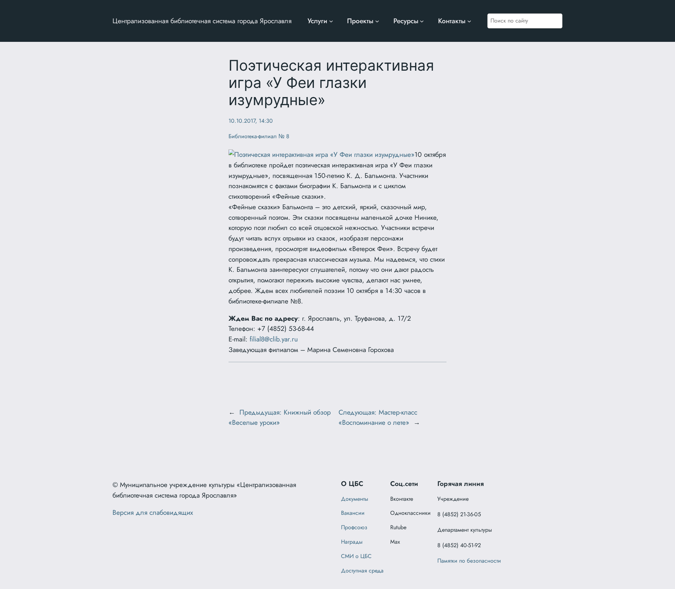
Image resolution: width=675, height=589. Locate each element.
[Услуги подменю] (331, 21)
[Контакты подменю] (469, 21)
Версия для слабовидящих (152, 512)
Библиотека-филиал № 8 (259, 136)
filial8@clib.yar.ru (274, 339)
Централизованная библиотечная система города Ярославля (201, 21)
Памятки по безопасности (469, 561)
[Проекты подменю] (377, 21)
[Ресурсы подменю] (422, 21)
